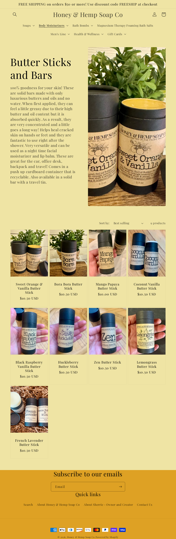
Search (28, 504)
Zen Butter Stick (107, 362)
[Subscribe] (120, 486)
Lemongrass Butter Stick (147, 364)
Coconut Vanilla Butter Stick (147, 286)
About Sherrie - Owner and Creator (108, 504)
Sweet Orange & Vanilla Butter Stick (29, 288)
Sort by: (104, 223)
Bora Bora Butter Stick (68, 286)
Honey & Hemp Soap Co (81, 537)
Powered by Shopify (107, 537)
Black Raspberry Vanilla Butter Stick (29, 366)
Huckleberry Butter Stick (68, 364)
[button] (14, 14)
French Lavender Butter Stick (29, 442)
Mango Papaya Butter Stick (107, 286)
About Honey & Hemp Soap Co (58, 504)
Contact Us (144, 504)
